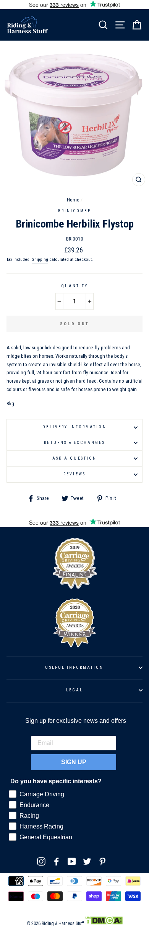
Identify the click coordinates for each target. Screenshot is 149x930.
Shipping (40, 259)
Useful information (74, 667)
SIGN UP (73, 762)
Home (73, 199)
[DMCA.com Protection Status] (104, 923)
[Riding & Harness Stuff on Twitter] (87, 861)
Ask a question (74, 458)
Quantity (74, 286)
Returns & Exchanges (74, 442)
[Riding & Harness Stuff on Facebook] (56, 861)
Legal (74, 690)
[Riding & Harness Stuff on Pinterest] (102, 861)
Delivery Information (74, 427)
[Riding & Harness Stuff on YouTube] (72, 861)
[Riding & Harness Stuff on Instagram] (41, 861)
